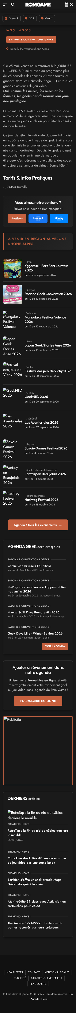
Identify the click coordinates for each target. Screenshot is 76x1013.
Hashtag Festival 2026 (41, 500)
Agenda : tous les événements (38, 525)
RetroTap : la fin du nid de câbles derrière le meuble (38, 832)
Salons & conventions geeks (31, 39)
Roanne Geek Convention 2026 (48, 294)
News (44, 999)
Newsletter (15, 972)
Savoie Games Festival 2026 (46, 448)
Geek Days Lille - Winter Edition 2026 (35, 633)
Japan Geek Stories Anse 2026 (48, 345)
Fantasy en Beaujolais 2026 (45, 474)
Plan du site (38, 983)
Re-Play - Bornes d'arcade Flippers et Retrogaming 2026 (36, 589)
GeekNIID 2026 (36, 397)
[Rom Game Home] (38, 5)
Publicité (20, 978)
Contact (34, 972)
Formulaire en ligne (38, 701)
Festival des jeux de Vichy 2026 (48, 371)
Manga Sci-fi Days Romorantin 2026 (34, 612)
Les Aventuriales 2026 (41, 422)
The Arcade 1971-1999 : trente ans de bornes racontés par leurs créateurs (35, 925)
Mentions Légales (57, 972)
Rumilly (14, 49)
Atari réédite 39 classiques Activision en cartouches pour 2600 (37, 903)
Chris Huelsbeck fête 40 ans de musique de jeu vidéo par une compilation (37, 860)
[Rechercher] (13, 4)
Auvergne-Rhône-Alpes (35, 49)
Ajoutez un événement (46, 978)
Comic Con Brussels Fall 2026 (29, 566)
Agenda (35, 999)
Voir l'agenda (55, 646)
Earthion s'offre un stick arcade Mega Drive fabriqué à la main (34, 881)
